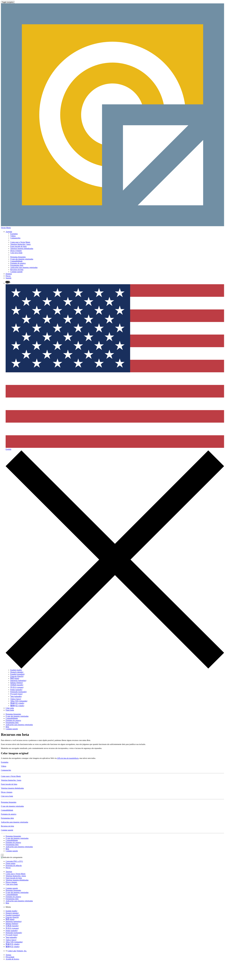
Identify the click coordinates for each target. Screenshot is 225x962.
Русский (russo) (16, 694)
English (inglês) (16, 670)
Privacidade (10, 957)
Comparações (15, 238)
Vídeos (13, 236)
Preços (8, 276)
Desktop (9, 274)
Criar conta (10, 708)
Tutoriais (9, 872)
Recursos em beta (16, 270)
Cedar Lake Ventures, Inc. (17, 951)
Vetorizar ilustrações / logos (20, 244)
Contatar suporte (16, 272)
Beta (7, 727)
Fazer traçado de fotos (18, 246)
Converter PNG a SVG (14, 861)
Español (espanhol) (17, 674)
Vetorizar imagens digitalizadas (21, 248)
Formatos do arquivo (18, 263)
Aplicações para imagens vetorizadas (24, 267)
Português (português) (18, 692)
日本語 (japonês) (16, 685)
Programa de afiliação (14, 866)
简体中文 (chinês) (17, 703)
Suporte (8, 278)
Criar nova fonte (16, 253)
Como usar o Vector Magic (20, 242)
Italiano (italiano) (16, 683)
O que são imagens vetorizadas (21, 259)
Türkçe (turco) (15, 699)
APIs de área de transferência (68, 758)
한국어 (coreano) (16, 687)
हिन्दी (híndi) (14, 678)
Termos (8, 955)
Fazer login (10, 710)
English (8, 449)
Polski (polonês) (16, 690)
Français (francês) (16, 676)
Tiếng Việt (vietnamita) (18, 701)
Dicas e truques (16, 251)
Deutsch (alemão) (16, 672)
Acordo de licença (12, 959)
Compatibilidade (16, 261)
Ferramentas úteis (16, 265)
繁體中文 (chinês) (17, 706)
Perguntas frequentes (18, 257)
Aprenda (9, 232)
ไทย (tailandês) (16, 696)
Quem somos (10, 863)
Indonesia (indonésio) (18, 681)
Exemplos (14, 234)
